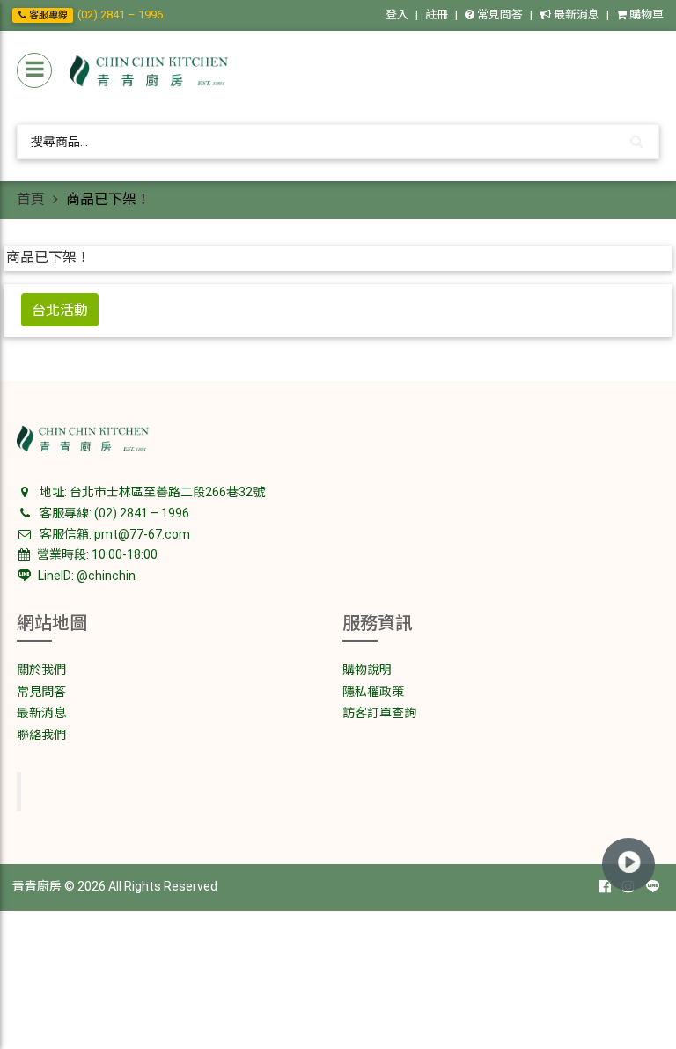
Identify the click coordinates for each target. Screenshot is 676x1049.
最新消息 (575, 14)
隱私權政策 (373, 692)
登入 (397, 14)
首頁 (31, 199)
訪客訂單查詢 (379, 713)
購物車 (645, 14)
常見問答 (498, 14)
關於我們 (41, 670)
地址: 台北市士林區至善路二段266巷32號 (151, 492)
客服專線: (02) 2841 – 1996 (113, 513)
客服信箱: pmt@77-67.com (113, 534)
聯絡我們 (41, 735)
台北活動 (60, 309)
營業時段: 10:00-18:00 (96, 554)
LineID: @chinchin (85, 576)
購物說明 (367, 670)
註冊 (436, 14)
